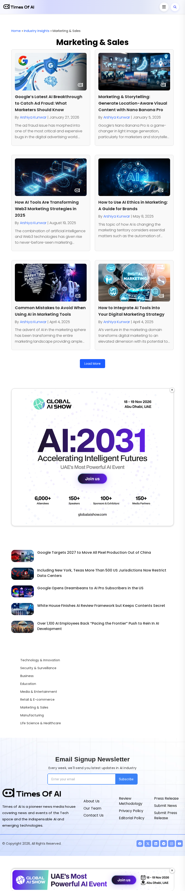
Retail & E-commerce (37, 699)
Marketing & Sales (34, 707)
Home (16, 31)
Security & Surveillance (38, 668)
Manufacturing (32, 715)
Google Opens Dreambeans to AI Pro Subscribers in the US (90, 588)
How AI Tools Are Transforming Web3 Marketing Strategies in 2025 (47, 208)
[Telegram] (163, 843)
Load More (92, 363)
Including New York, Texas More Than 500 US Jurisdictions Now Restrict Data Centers (101, 573)
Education (28, 684)
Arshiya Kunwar (33, 117)
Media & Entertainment (38, 691)
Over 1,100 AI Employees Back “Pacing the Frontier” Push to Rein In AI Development (98, 626)
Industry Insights (36, 31)
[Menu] (164, 6)
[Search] (175, 7)
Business (27, 676)
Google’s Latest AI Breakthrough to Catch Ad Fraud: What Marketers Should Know (48, 103)
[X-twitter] (147, 843)
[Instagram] (171, 843)
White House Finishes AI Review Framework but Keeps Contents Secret (101, 605)
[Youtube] (179, 843)
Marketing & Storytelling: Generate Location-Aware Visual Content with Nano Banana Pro (132, 103)
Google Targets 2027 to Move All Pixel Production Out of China (94, 552)
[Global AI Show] (92, 457)
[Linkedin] (155, 843)
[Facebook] (139, 843)
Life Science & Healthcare (40, 723)
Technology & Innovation (40, 660)
